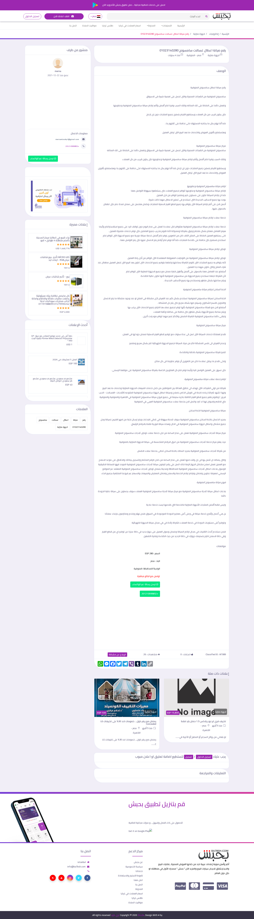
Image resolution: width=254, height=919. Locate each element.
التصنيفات (167, 25)
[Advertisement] (161, 622)
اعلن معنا (138, 880)
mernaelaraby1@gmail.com (67, 139)
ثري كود (115, 915)
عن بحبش (138, 862)
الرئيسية (181, 25)
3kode (141, 915)
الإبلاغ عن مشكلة (117, 654)
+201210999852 (150, 594)
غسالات (55, 420)
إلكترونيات (214, 34)
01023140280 (79, 427)
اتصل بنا (73, 25)
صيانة (75, 420)
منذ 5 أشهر (217, 726)
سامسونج (43, 420)
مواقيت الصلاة (89, 25)
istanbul (82, 862)
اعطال (65, 420)
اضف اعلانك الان (62, 16)
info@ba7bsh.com (76, 866)
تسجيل (188, 757)
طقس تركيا (107, 25)
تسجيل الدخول (32, 16)
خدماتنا (139, 871)
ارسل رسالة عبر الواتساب (144, 584)
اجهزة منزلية (199, 34)
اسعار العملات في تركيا (130, 25)
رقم (84, 420)
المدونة (151, 25)
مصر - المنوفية (194, 55)
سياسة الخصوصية (134, 866)
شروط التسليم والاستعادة (130, 875)
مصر (94, 16)
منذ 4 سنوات (174, 55)
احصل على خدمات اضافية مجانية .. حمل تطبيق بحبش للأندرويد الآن (133, 5)
